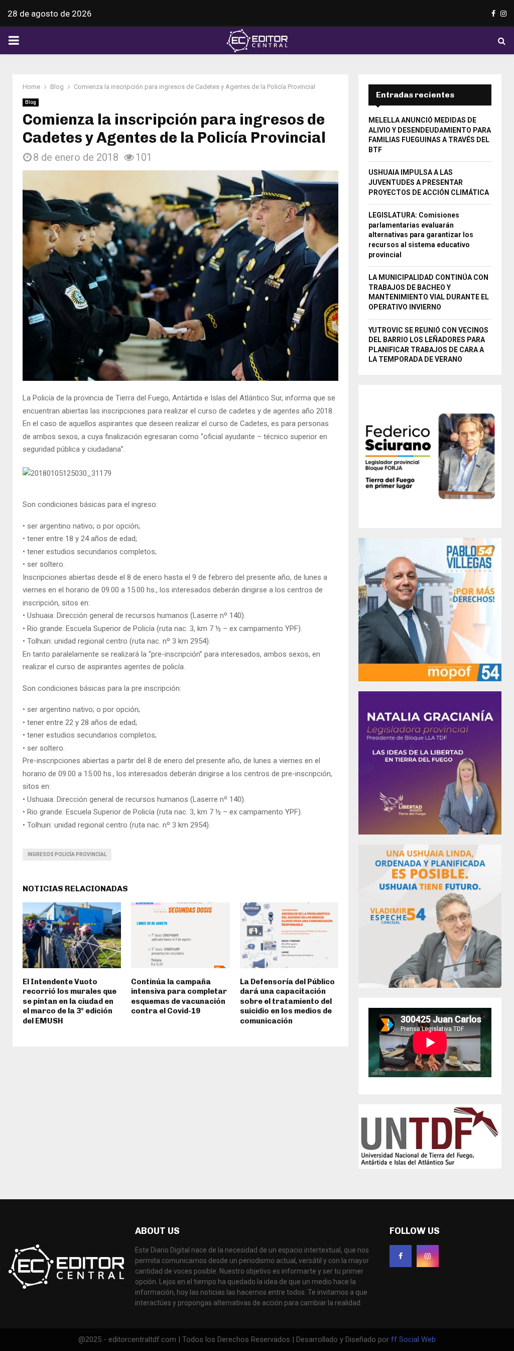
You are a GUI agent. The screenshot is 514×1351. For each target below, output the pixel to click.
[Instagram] (428, 1256)
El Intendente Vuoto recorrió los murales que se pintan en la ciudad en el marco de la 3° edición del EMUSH (69, 1001)
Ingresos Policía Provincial (67, 854)
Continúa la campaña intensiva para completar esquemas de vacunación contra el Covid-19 (179, 996)
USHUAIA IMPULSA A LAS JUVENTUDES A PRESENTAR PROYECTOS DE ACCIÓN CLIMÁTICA (428, 182)
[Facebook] (401, 1256)
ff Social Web (413, 1339)
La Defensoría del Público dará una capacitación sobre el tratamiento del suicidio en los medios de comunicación (287, 1001)
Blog (30, 102)
